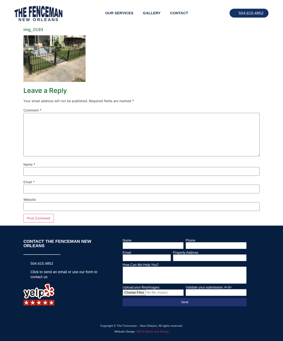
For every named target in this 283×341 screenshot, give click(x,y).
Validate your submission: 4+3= (209, 287)
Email (29, 182)
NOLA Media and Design (153, 331)
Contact (179, 13)
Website (29, 199)
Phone (190, 240)
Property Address (185, 252)
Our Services (119, 13)
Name (29, 164)
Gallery (152, 13)
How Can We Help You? (141, 265)
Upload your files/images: (141, 287)
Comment (32, 110)
